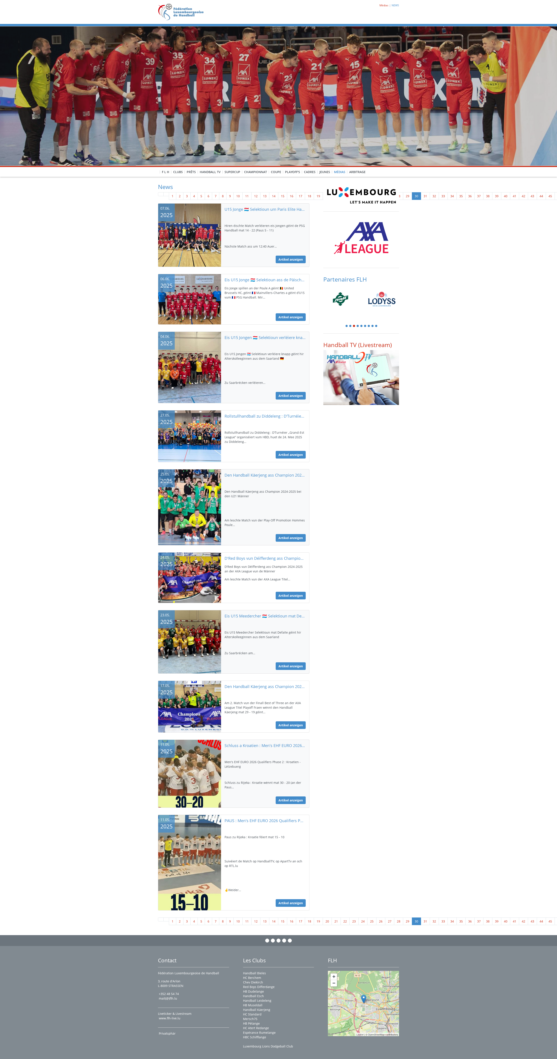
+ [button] (333, 976)
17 (300, 196)
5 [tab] (361, 326)
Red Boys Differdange (259, 987)
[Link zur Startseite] (182, 12)
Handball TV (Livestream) (357, 345)
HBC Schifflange (254, 1037)
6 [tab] (365, 326)
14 (273, 196)
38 (488, 196)
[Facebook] (267, 941)
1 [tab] (347, 326)
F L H (165, 172)
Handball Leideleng (257, 1000)
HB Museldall (252, 1005)
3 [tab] (354, 326)
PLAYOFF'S (292, 172)
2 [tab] (350, 326)
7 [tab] (369, 326)
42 (523, 196)
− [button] (333, 983)
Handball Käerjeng (256, 1010)
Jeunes (324, 172)
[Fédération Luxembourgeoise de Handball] (363, 999)
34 (452, 196)
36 (470, 196)
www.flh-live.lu (169, 1018)
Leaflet (360, 1034)
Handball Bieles (254, 973)
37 (479, 196)
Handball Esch (253, 996)
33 (443, 196)
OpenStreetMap (376, 1034)
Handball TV (210, 172)
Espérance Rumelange (259, 1032)
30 (416, 196)
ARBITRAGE (357, 172)
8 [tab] (373, 326)
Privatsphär (167, 1033)
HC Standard (252, 1014)
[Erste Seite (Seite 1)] (161, 194)
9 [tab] (376, 326)
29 (407, 196)
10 (238, 196)
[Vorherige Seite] (166, 194)
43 (532, 196)
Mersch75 (250, 1019)
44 (541, 196)
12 (256, 196)
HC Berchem (252, 978)
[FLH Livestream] (361, 377)
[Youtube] (284, 941)
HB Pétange (251, 1023)
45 (550, 196)
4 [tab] (358, 326)
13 (265, 196)
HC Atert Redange (256, 1028)
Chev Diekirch (253, 982)
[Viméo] (278, 941)
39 (496, 196)
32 (434, 196)
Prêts (191, 172)
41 (514, 196)
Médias (339, 172)
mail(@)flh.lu (168, 998)
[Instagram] (273, 941)
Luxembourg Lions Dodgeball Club (268, 1046)
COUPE (276, 172)
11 (247, 196)
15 (282, 196)
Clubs (178, 172)
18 (309, 196)
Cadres (309, 172)
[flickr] (290, 941)
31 (425, 196)
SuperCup (232, 172)
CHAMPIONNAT (255, 172)
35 (461, 196)
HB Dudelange (253, 991)
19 (318, 196)
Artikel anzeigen (290, 259)
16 (291, 196)
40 (505, 196)
